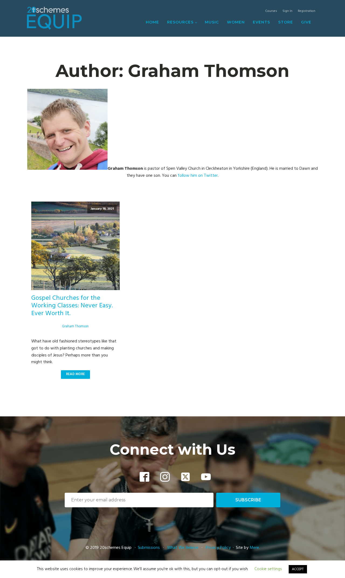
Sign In (287, 11)
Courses (271, 11)
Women (236, 22)
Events (261, 22)
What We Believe (182, 547)
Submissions (149, 547)
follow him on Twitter (198, 175)
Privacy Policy (218, 547)
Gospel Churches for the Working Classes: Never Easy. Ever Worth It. (72, 306)
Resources (180, 22)
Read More (75, 374)
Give (306, 22)
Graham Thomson (75, 326)
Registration (306, 11)
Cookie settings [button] (268, 569)
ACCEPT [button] (298, 569)
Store (285, 22)
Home (152, 22)
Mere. (255, 547)
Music (212, 22)
